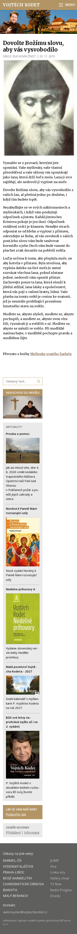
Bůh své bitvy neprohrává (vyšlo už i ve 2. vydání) (22, 721)
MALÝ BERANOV (15, 895)
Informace (31, 832)
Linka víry (57, 872)
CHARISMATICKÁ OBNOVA (23, 884)
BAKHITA (10, 890)
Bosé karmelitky (17, 878)
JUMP (54, 860)
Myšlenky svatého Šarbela (50, 354)
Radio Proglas (61, 890)
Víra (53, 866)
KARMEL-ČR (12, 860)
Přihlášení (13, 832)
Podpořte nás (16, 814)
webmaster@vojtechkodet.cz (25, 912)
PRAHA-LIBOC (13, 872)
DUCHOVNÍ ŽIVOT (24, 56)
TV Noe (55, 884)
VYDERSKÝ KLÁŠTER (18, 866)
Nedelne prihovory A (20, 589)
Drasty (55, 895)
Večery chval (59, 878)
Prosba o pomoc (18, 434)
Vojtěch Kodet (21, 4)
